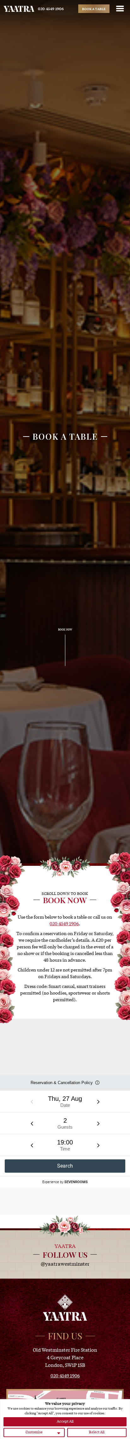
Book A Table (94, 9)
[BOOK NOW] (65, 665)
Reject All (96, 1432)
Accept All (65, 1421)
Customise (34, 1432)
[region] (65, 1419)
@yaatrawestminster (65, 1263)
